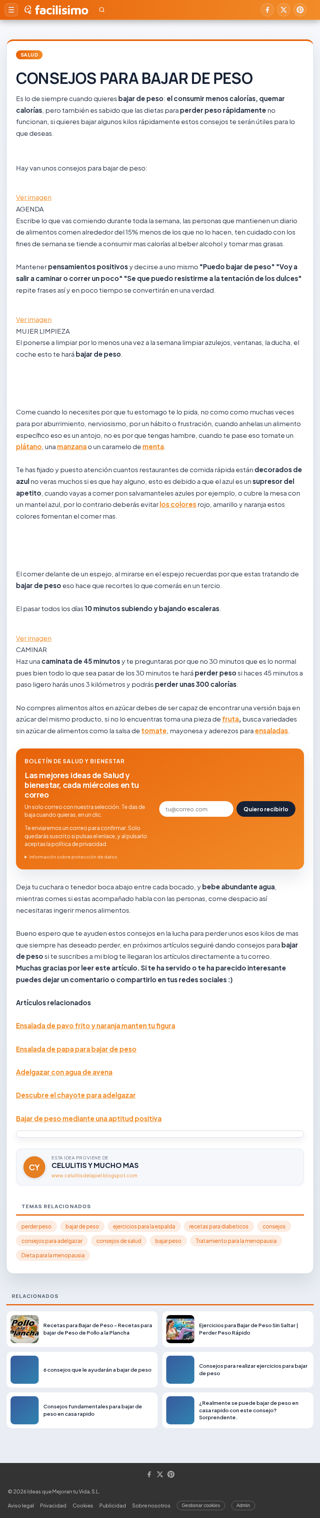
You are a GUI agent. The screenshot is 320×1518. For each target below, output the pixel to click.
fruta (230, 719)
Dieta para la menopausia (53, 1255)
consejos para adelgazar (51, 1240)
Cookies (83, 1505)
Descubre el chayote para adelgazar (76, 1095)
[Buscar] (102, 10)
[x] (283, 9)
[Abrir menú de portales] (11, 9)
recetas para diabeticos (219, 1226)
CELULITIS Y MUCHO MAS (95, 1165)
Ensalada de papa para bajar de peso (76, 1049)
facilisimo (61, 10)
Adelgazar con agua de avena (64, 1072)
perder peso (36, 1226)
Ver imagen (34, 197)
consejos (274, 1226)
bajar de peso (82, 1226)
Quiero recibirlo (266, 808)
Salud (29, 55)
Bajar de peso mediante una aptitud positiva (89, 1118)
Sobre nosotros (151, 1505)
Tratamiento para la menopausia (236, 1240)
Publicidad (113, 1505)
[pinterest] (300, 9)
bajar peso (168, 1240)
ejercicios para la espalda (144, 1226)
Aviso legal (21, 1505)
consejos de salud (118, 1240)
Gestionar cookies (201, 1505)
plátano (29, 446)
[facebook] (267, 9)
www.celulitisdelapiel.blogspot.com (94, 1175)
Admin (243, 1505)
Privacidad (53, 1505)
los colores (178, 504)
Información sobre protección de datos (73, 857)
